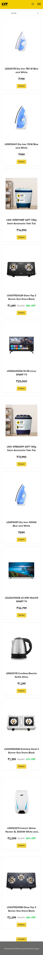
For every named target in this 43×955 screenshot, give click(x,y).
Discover (21, 86)
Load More (21, 939)
